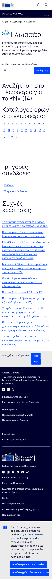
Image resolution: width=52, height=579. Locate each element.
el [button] (38, 4)
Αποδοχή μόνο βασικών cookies (30, 572)
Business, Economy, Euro (15, 439)
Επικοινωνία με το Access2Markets (20, 402)
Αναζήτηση (46, 4)
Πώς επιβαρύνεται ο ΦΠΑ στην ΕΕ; (22, 292)
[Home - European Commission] (21, 457)
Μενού (46, 15)
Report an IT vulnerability (15, 483)
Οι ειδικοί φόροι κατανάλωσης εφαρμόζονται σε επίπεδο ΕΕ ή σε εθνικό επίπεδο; (22, 282)
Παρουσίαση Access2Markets (17, 415)
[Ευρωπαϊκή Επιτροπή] (8, 4)
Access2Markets (10, 372)
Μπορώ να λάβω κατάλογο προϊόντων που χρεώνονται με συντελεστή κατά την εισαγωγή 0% (24, 268)
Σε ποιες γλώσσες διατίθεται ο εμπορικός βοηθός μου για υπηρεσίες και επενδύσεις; (25, 340)
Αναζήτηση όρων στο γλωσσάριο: (19, 64)
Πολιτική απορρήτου (13, 503)
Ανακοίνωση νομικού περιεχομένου (20, 509)
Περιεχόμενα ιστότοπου (15, 420)
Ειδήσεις (9, 185)
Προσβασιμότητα (11, 515)
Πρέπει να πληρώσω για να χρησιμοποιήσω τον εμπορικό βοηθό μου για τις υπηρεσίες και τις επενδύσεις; (25, 326)
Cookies (6, 498)
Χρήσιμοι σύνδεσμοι (15, 191)
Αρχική (5, 22)
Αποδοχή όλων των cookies (28, 564)
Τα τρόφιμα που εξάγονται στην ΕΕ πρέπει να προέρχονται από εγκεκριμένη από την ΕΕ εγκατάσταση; (24, 312)
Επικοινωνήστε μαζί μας (15, 477)
